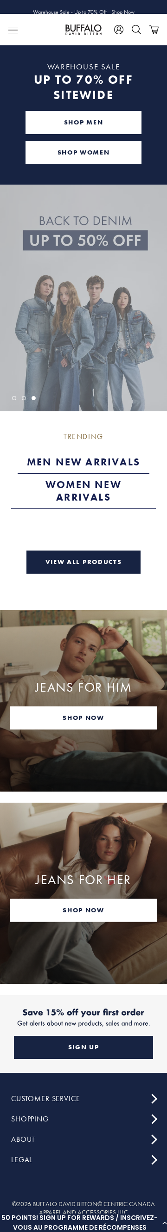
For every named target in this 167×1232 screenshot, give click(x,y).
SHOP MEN (83, 122)
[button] (83, 1222)
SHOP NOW (83, 717)
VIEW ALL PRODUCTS (83, 561)
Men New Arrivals (83, 462)
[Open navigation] (13, 29)
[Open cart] (154, 29)
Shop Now (123, 7)
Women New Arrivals (83, 491)
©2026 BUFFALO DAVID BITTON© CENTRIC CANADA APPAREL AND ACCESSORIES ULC (83, 1208)
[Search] (136, 29)
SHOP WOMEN (84, 152)
